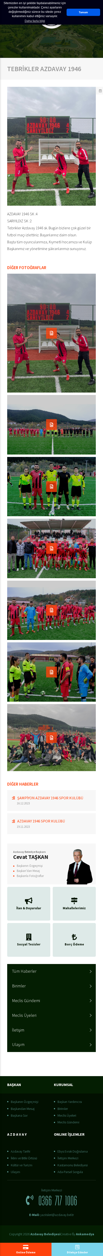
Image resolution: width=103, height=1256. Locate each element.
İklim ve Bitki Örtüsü (24, 1158)
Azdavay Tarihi (20, 1151)
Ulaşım (18, 1044)
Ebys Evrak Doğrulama (72, 1151)
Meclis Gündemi (26, 1000)
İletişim (18, 1030)
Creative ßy (77, 1234)
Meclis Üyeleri (24, 1015)
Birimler (19, 986)
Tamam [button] (83, 12)
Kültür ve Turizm (21, 1165)
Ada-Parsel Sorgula (70, 1172)
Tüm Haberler (24, 971)
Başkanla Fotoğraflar (30, 876)
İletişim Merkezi (67, 1158)
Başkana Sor (19, 1115)
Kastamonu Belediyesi (72, 1165)
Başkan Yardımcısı (69, 1102)
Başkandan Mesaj (22, 1109)
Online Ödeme (25, 1252)
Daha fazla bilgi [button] (35, 21)
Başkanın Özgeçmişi (30, 866)
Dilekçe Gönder (77, 1252)
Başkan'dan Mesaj (28, 871)
